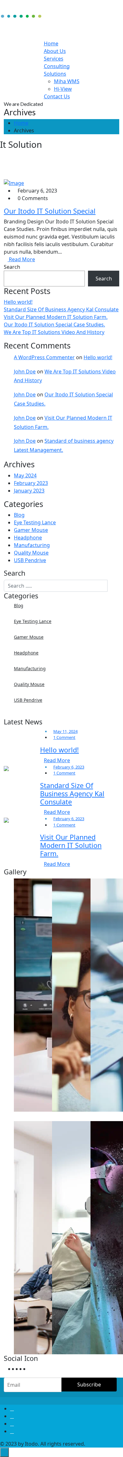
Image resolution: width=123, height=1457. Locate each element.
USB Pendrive (30, 560)
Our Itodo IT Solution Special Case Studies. (54, 324)
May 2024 (25, 475)
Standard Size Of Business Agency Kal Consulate (61, 309)
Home (51, 43)
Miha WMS (66, 81)
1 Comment (64, 737)
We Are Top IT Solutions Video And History (54, 332)
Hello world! (18, 301)
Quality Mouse (31, 552)
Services (53, 58)
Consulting (57, 66)
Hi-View (63, 88)
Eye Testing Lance (35, 522)
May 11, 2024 (65, 731)
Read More (21, 259)
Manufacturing (32, 545)
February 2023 (31, 483)
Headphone (28, 537)
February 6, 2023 (68, 767)
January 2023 (29, 490)
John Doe (25, 371)
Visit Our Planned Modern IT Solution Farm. (56, 317)
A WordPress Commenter (44, 357)
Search (12, 266)
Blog (19, 514)
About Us (55, 51)
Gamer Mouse (31, 530)
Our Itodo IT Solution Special (50, 211)
